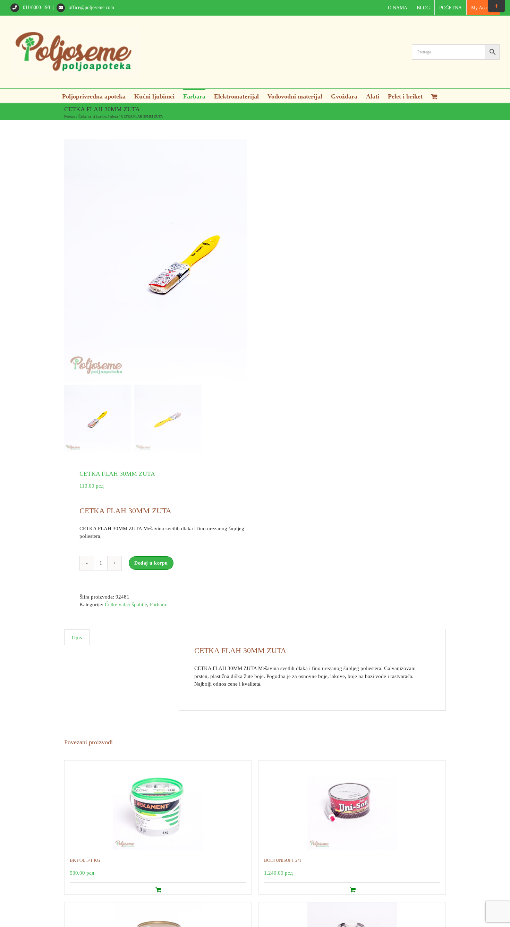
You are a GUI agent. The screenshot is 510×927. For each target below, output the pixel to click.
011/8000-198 (36, 7)
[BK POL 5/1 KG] (158, 805)
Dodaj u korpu (151, 563)
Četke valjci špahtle (126, 604)
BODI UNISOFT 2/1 (282, 860)
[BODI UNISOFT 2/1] (352, 805)
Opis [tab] (77, 637)
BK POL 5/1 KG (85, 860)
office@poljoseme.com (90, 7)
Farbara (158, 604)
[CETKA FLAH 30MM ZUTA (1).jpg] (203, 260)
